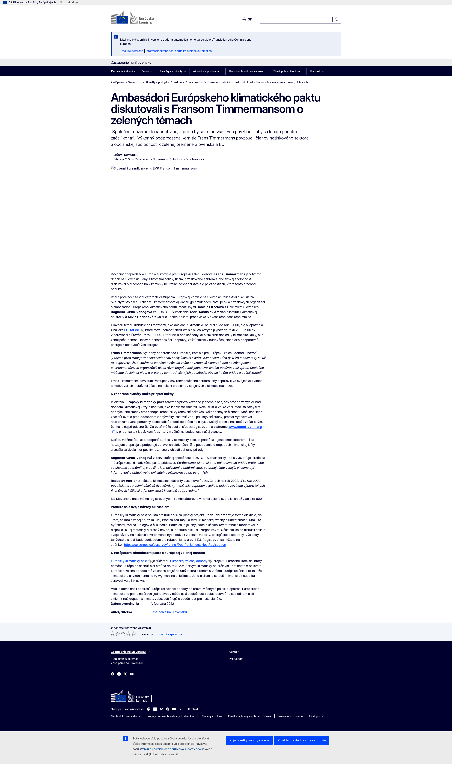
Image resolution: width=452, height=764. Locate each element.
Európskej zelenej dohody (188, 561)
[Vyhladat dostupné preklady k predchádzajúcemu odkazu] (141, 330)
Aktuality (179, 82)
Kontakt (315, 71)
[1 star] (112, 633)
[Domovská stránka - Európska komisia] (139, 18)
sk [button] (250, 19)
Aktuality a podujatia (206, 71)
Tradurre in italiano (131, 51)
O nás (145, 71)
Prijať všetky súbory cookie (249, 740)
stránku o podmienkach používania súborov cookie (171, 749)
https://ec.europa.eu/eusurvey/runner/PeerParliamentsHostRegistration (175, 544)
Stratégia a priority (171, 71)
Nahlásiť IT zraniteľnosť (126, 716)
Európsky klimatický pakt (129, 561)
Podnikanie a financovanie (246, 71)
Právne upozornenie (290, 716)
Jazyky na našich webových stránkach (171, 716)
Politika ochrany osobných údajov (250, 716)
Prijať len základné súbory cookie (302, 740)
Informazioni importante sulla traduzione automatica (179, 51)
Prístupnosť (236, 659)
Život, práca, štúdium (286, 71)
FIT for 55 (131, 330)
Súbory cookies (212, 716)
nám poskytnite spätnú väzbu (168, 634)
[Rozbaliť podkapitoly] (153, 71)
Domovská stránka (123, 71)
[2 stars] (115, 633)
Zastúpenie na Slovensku (125, 82)
